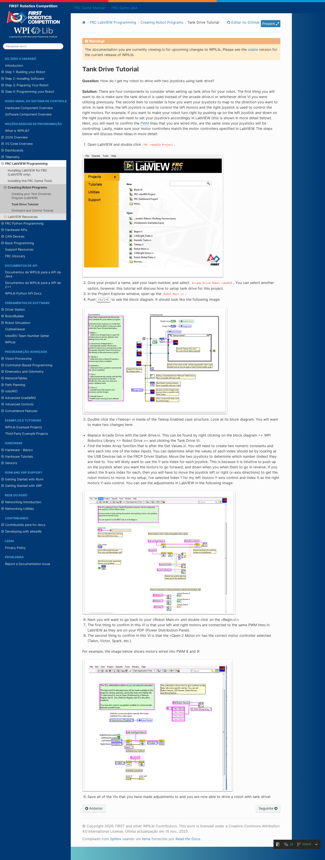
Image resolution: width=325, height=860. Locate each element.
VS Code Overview (19, 144)
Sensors (11, 463)
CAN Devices (15, 236)
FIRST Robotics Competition (33, 6)
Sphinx (115, 839)
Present (269, 23)
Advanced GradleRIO (20, 398)
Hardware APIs (16, 230)
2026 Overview (16, 137)
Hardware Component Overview (29, 108)
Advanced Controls (19, 404)
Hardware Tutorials (19, 456)
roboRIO (11, 391)
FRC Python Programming (24, 223)
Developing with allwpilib (23, 531)
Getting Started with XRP (23, 486)
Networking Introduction (23, 502)
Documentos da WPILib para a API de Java (33, 274)
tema (146, 839)
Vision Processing (18, 358)
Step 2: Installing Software (24, 78)
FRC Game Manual (89, 8)
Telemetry (12, 157)
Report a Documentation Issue (27, 564)
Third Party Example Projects (26, 433)
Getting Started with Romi (24, 479)
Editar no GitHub (245, 22)
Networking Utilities (19, 508)
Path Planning (15, 385)
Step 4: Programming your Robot (29, 91)
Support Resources (19, 249)
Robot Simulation (17, 323)
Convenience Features (21, 411)
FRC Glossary (15, 256)
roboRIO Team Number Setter (27, 336)
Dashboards (14, 150)
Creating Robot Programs (27, 187)
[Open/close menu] (2, 72)
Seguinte (266, 808)
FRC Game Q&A (124, 8)
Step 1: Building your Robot (25, 72)
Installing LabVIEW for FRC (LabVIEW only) (27, 172)
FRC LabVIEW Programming (26, 163)
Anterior (95, 808)
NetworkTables (16, 378)
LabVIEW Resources (23, 217)
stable (253, 49)
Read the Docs (188, 839)
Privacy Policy (15, 548)
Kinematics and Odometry (24, 371)
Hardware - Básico (19, 450)
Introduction (14, 65)
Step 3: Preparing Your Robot (26, 85)
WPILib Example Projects (23, 427)
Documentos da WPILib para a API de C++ (33, 285)
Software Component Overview (28, 114)
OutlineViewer (15, 329)
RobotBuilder (14, 316)
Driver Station (15, 309)
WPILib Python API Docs (23, 293)
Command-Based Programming (28, 365)
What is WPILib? (17, 130)
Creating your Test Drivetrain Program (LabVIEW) (31, 196)
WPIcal (10, 342)
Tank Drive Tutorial (24, 204)
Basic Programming (19, 243)
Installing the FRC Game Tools (30, 181)
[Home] (84, 22)
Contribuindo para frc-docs (25, 525)
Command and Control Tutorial (32, 210)
